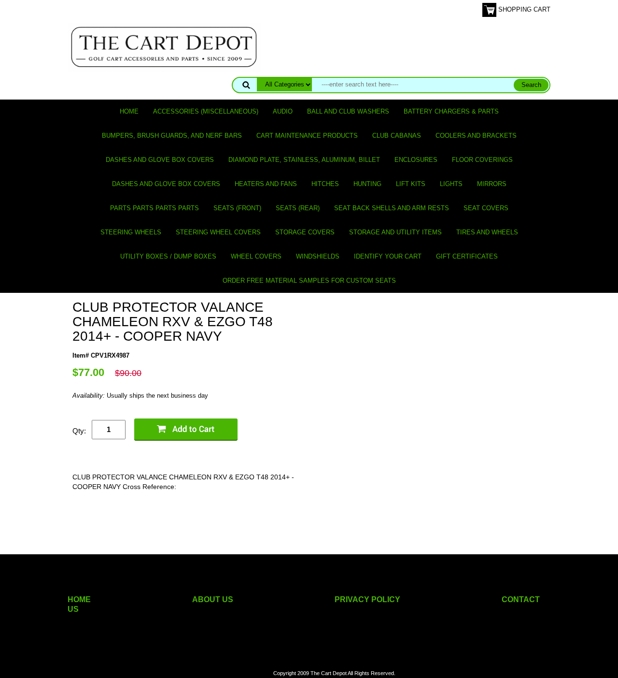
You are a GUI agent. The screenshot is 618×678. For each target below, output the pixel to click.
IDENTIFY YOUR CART (387, 256)
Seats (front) (237, 208)
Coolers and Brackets (476, 135)
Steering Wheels (130, 232)
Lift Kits (410, 184)
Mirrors (491, 184)
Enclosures (415, 159)
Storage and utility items (395, 232)
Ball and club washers (348, 111)
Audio (283, 111)
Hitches (325, 184)
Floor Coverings (482, 159)
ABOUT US (212, 599)
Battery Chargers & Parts (451, 111)
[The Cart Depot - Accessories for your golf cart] (164, 46)
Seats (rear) (298, 208)
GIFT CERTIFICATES (467, 256)
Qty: (79, 431)
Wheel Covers (256, 256)
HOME (79, 599)
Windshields (317, 256)
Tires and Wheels (487, 232)
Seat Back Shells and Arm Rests (391, 208)
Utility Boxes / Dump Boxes (168, 256)
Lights (451, 184)
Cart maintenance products (307, 135)
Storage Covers (305, 232)
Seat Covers (486, 208)
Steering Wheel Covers (218, 232)
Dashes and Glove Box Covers (160, 159)
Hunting (367, 184)
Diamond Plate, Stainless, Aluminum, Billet (304, 159)
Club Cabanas (396, 135)
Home (129, 111)
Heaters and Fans (266, 184)
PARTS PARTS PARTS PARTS (154, 208)
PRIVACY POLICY (367, 599)
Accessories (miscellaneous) (205, 111)
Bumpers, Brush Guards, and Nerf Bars (172, 135)
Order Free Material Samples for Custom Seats (309, 280)
